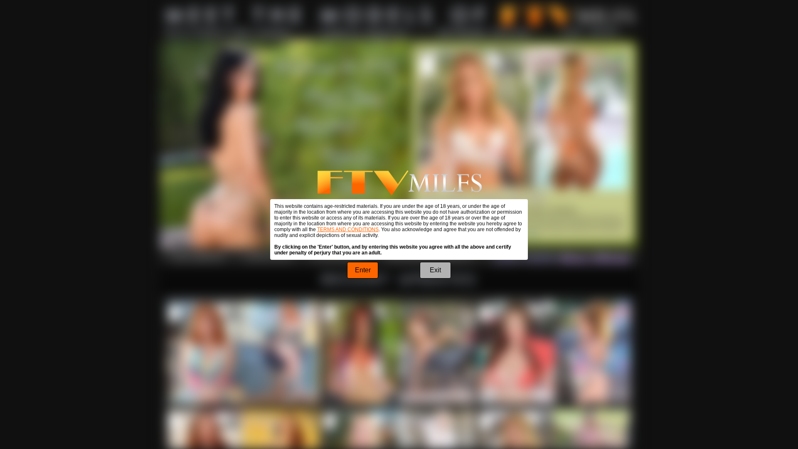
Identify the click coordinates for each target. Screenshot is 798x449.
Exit (435, 270)
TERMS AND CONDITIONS (348, 229)
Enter (363, 270)
